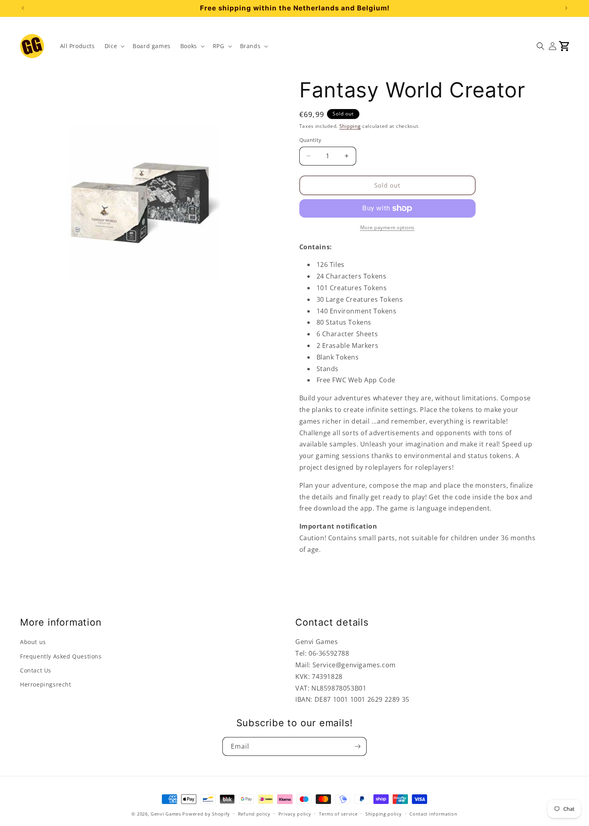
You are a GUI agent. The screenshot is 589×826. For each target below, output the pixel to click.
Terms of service (338, 814)
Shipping (350, 126)
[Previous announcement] (23, 8)
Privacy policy (294, 814)
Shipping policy (383, 814)
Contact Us (35, 670)
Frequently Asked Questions (61, 656)
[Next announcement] (566, 8)
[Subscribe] (357, 746)
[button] (114, 46)
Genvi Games (166, 814)
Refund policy (254, 814)
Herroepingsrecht (45, 684)
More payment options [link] (387, 227)
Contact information (433, 814)
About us (33, 642)
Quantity (310, 139)
